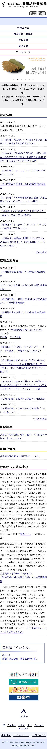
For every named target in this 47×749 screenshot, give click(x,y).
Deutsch (39, 725)
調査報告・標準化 (23, 34)
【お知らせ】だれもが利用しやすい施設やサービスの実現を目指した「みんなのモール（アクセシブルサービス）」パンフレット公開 (23, 385)
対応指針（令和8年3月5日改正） (16, 573)
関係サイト (25, 534)
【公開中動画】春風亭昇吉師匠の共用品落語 (22, 399)
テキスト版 (15, 337)
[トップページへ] (23, 7)
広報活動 (23, 40)
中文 (30, 725)
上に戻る (23, 716)
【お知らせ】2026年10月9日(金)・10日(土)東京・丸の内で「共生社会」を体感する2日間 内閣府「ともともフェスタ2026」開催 (23, 157)
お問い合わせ (39, 735)
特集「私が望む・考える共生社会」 (20, 659)
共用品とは (23, 28)
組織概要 (5, 735)
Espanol (23, 728)
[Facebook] (24, 697)
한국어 (21, 725)
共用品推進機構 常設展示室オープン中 (19, 456)
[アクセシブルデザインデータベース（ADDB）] (24, 674)
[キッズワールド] (24, 690)
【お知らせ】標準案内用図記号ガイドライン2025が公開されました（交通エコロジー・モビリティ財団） (22, 242)
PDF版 (3, 337)
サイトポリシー (21, 735)
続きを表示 (41, 252)
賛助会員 (23, 46)
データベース (23, 52)
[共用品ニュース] (24, 682)
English (11, 725)
